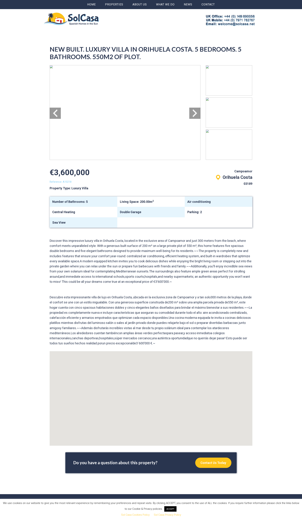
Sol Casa (71, 19)
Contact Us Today (213, 463)
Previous (55, 113)
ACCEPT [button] (170, 509)
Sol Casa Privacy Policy (167, 514)
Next (194, 113)
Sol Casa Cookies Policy (135, 514)
